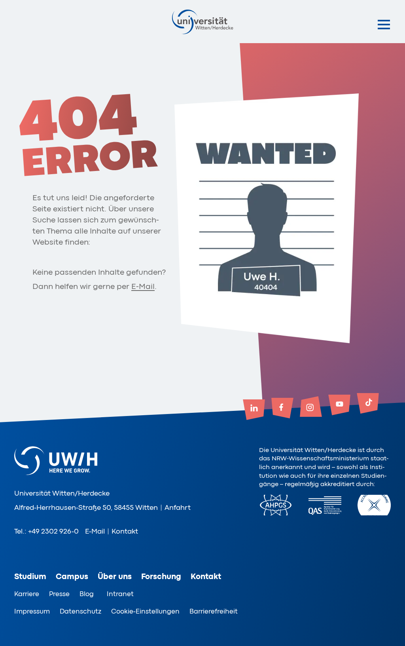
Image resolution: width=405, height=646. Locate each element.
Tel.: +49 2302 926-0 (46, 531)
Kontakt (125, 531)
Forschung (161, 576)
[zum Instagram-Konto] (311, 407)
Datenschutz (80, 611)
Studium (30, 576)
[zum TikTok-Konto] (368, 404)
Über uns (115, 576)
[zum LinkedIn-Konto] (254, 410)
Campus (72, 576)
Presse (59, 594)
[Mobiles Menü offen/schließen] (384, 24)
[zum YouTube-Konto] (339, 406)
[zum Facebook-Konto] (282, 409)
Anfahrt (178, 507)
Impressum (32, 611)
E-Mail (143, 286)
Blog (86, 594)
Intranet (120, 594)
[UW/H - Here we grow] (202, 21)
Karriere (26, 594)
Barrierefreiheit (213, 611)
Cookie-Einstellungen (145, 611)
